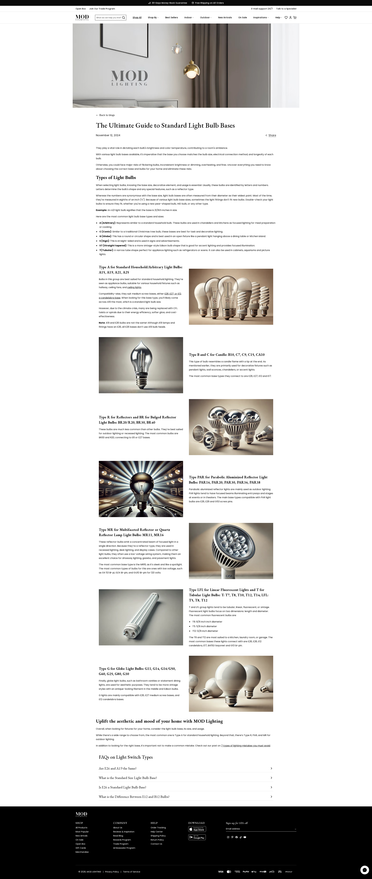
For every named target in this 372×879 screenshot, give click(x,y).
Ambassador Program (124, 847)
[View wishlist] (286, 17)
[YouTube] (245, 837)
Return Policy (157, 839)
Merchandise (82, 852)
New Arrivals (225, 17)
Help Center (157, 831)
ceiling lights (134, 287)
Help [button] (277, 17)
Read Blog (118, 835)
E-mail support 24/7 (262, 8)
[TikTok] (241, 837)
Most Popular (82, 831)
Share (272, 135)
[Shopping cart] (294, 17)
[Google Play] (204, 837)
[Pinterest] (232, 837)
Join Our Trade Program (102, 8)
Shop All (137, 17)
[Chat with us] (364, 870)
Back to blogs (107, 115)
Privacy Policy (112, 871)
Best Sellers (171, 17)
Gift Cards (81, 847)
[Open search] (123, 17)
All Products (81, 827)
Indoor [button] (188, 17)
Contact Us (156, 843)
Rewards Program (122, 839)
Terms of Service (131, 871)
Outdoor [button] (205, 17)
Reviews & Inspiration (123, 831)
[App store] (204, 829)
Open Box (81, 8)
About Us (117, 827)
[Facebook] (236, 837)
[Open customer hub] (290, 17)
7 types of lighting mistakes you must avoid (245, 745)
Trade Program (120, 843)
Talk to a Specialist (286, 8)
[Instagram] (228, 837)
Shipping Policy (158, 835)
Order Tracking (158, 827)
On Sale (242, 17)
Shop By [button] (152, 17)
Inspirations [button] (260, 17)
